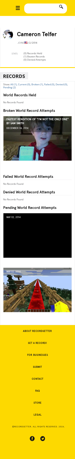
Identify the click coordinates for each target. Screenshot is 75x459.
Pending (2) (9, 87)
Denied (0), (62, 84)
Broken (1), (37, 84)
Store (38, 402)
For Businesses (37, 355)
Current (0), (24, 84)
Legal (38, 414)
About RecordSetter (37, 331)
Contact (37, 378)
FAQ (37, 390)
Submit (37, 367)
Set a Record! (37, 343)
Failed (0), (49, 84)
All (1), (13, 84)
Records (14, 76)
